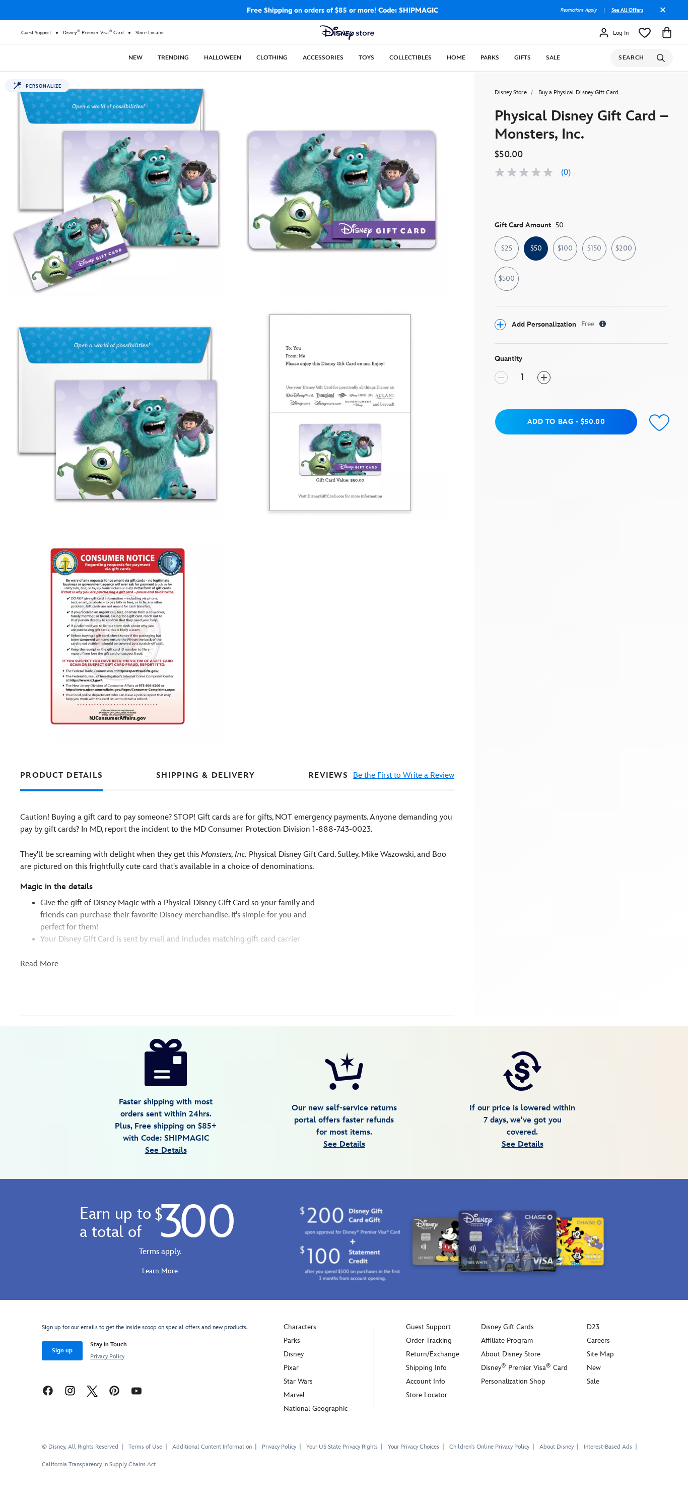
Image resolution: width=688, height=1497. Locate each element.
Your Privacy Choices (413, 1447)
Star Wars (298, 1381)
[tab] (61, 775)
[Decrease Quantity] (501, 377)
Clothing (272, 57)
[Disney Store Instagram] (70, 1390)
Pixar (291, 1367)
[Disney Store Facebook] (48, 1390)
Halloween (222, 57)
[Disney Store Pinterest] (114, 1390)
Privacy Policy (107, 1356)
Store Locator (149, 33)
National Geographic (316, 1408)
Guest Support (36, 33)
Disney (294, 1354)
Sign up (62, 1350)
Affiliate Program (507, 1340)
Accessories (323, 57)
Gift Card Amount (529, 225)
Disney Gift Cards (507, 1327)
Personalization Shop (513, 1381)
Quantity (508, 358)
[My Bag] (667, 33)
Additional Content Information (212, 1447)
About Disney (556, 1447)
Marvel (294, 1395)
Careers (598, 1340)
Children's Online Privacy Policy (489, 1447)
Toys (366, 57)
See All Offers (627, 10)
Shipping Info (426, 1367)
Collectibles (410, 57)
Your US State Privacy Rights (342, 1447)
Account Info (425, 1381)
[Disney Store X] (92, 1390)
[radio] (506, 248)
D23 (593, 1327)
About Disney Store (510, 1354)
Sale (553, 57)
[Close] (660, 13)
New (135, 57)
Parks (489, 57)
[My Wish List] (645, 33)
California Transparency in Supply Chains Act (99, 1464)
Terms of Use (145, 1447)
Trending (173, 57)
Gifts (522, 57)
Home (456, 57)
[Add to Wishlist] (657, 423)
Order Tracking (429, 1340)
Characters (300, 1327)
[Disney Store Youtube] (136, 1390)
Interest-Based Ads (608, 1447)
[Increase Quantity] (544, 377)
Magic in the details (56, 887)
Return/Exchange (432, 1354)
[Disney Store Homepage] (347, 32)
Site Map (600, 1354)
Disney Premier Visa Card (93, 32)
